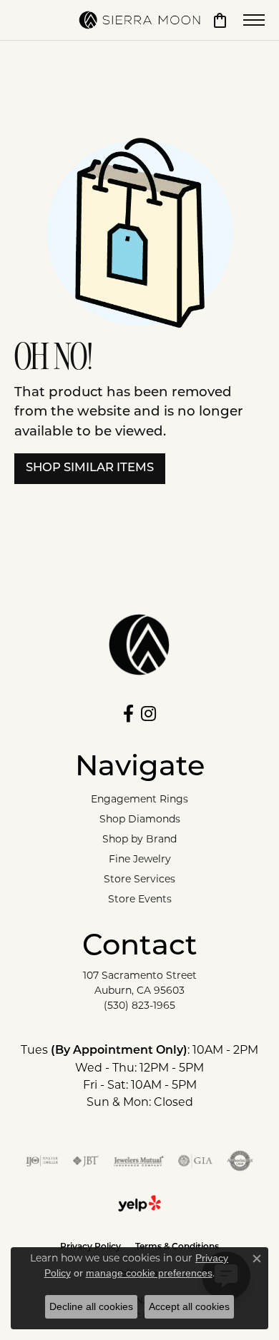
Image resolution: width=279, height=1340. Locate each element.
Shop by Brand (139, 838)
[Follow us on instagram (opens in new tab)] (148, 713)
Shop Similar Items (90, 468)
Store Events (140, 898)
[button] (220, 20)
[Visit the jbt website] (85, 1161)
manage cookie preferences (149, 1273)
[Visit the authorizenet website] (240, 1161)
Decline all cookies (91, 1306)
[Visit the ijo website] (42, 1161)
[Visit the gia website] (195, 1161)
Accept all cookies (189, 1306)
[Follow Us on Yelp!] (139, 1203)
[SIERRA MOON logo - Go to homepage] (139, 20)
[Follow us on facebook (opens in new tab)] (128, 713)
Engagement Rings (139, 798)
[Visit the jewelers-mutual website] (138, 1161)
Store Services (139, 878)
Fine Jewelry (140, 858)
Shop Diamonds (139, 818)
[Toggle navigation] (254, 20)
